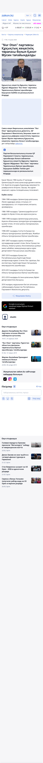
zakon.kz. (19, 143)
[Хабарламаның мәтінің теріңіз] (21, 393)
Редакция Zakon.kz (32, 35)
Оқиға (22, 20)
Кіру (39, 386)
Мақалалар (37, 20)
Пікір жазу (36, 399)
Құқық (28, 20)
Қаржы (16, 20)
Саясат (4, 20)
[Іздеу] (35, 15)
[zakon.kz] (8, 15)
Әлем (10, 20)
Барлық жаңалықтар (15, 35)
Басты (4, 35)
